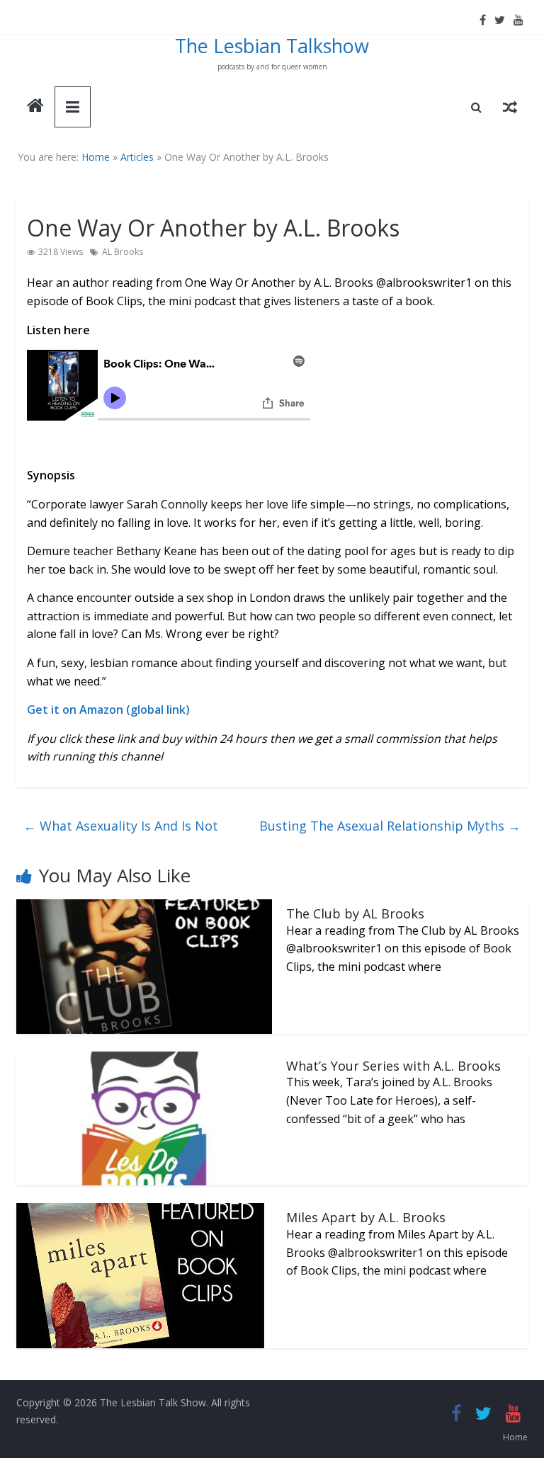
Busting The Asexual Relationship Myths (390, 825)
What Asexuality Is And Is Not (120, 825)
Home (95, 157)
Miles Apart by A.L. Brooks (366, 1217)
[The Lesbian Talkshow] (35, 107)
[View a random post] (510, 107)
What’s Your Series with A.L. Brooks (393, 1065)
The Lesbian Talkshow (272, 46)
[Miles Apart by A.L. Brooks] (140, 1211)
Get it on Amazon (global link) (108, 709)
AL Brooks (122, 252)
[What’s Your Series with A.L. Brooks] (144, 1060)
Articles (137, 157)
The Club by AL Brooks (355, 913)
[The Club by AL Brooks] (144, 908)
